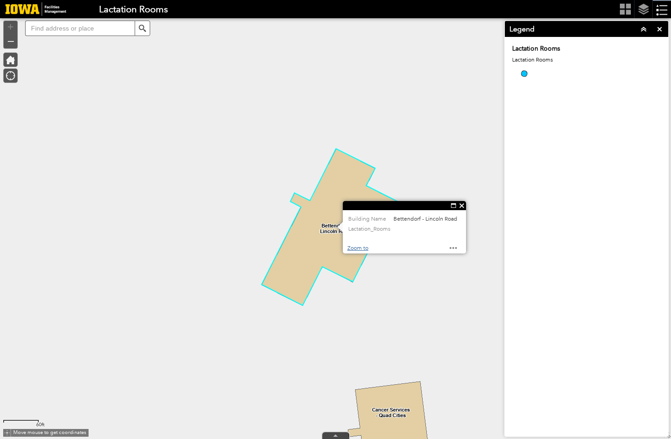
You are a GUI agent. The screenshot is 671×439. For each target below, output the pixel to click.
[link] (33, 9)
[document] (586, 68)
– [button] (11, 40)
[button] (142, 28)
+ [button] (10, 27)
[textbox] (80, 28)
